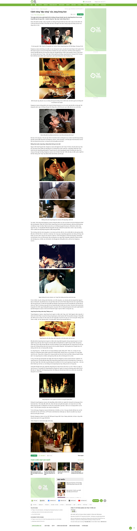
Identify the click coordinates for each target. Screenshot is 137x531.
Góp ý (53, 525)
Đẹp (74, 504)
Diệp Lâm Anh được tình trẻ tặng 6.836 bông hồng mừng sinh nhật (74, 483)
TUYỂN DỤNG (85, 525)
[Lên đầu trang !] (134, 528)
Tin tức (40, 4)
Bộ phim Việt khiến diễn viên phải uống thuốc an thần (49, 473)
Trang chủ (33, 9)
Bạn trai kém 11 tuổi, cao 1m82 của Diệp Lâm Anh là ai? (73, 491)
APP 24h (35, 500)
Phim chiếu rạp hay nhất (39, 14)
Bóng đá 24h (63, 500)
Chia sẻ (81, 14)
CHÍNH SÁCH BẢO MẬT (62, 525)
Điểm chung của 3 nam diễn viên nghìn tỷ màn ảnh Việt (37, 473)
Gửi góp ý (42, 455)
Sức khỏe (73, 4)
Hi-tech (79, 4)
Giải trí (67, 4)
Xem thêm (80, 459)
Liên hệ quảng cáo (36, 525)
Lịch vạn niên (88, 1)
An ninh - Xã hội (54, 504)
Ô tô (90, 504)
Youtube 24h (84, 500)
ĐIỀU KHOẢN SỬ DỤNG (74, 525)
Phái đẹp (97, 4)
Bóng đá (46, 4)
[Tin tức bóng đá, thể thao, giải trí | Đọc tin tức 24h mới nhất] (33, 3)
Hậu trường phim (43, 9)
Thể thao (91, 4)
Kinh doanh (61, 4)
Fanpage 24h (53, 500)
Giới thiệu (47, 525)
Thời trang (103, 4)
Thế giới (85, 4)
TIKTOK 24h (73, 500)
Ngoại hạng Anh (53, 4)
